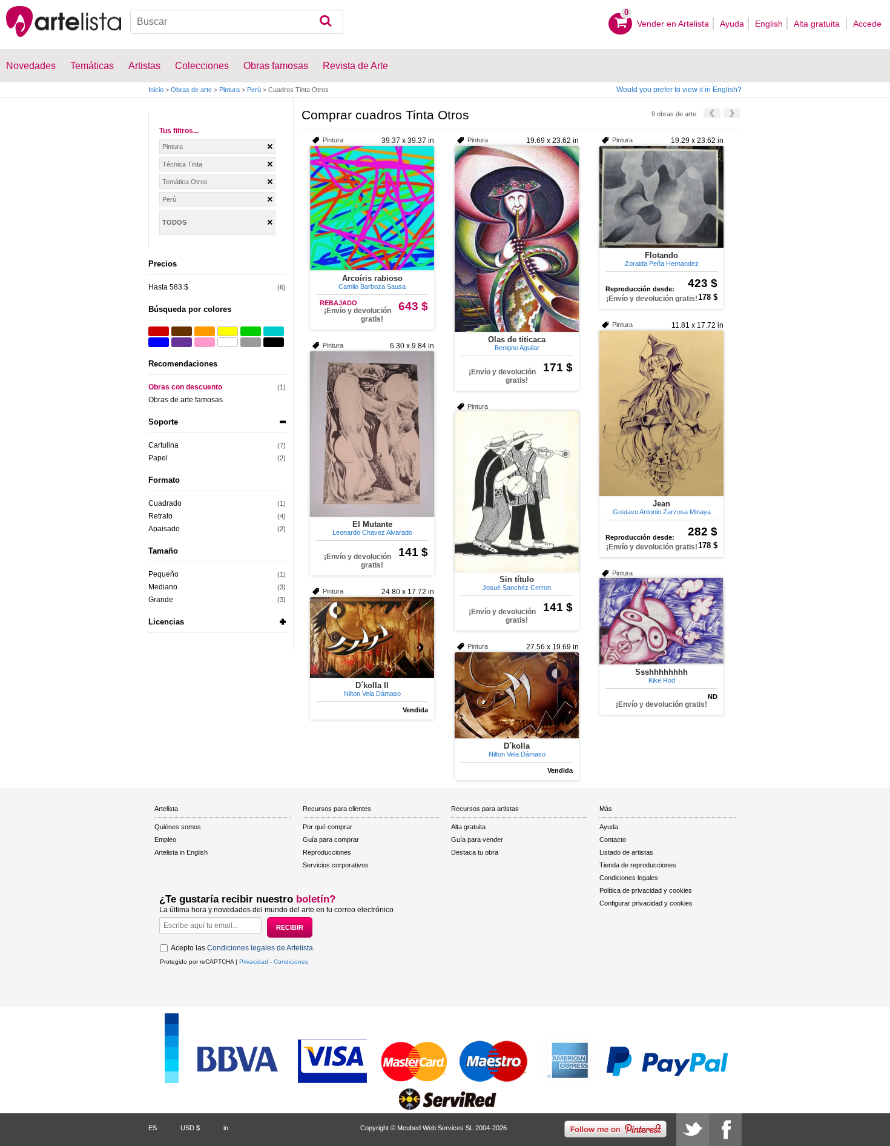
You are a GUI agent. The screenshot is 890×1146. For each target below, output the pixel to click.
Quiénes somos (177, 826)
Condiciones (291, 961)
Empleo (165, 839)
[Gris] (250, 342)
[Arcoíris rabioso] (372, 208)
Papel (158, 458)
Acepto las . (243, 948)
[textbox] (237, 22)
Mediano (162, 587)
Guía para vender (477, 839)
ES (152, 1127)
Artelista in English (181, 852)
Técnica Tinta (182, 164)
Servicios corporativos (336, 865)
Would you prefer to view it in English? (679, 89)
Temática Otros (185, 181)
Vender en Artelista (673, 23)
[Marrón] (181, 331)
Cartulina (163, 445)
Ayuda (732, 23)
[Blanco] (227, 342)
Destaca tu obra (474, 852)
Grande (160, 599)
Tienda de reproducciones (637, 865)
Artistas (144, 66)
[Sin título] (517, 491)
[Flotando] (661, 197)
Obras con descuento (185, 387)
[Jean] (661, 413)
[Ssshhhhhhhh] (661, 621)
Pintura (229, 89)
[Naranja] (204, 331)
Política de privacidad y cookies (645, 890)
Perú (254, 89)
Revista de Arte (355, 66)
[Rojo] (158, 331)
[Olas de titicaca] (517, 239)
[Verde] (250, 331)
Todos (174, 222)
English (769, 23)
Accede (867, 23)
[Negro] (273, 342)
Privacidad (253, 961)
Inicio (155, 89)
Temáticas (92, 66)
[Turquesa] (273, 331)
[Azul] (158, 342)
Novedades (31, 66)
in (225, 1127)
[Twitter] (692, 1129)
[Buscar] (325, 22)
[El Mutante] (372, 434)
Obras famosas (275, 66)
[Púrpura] (181, 342)
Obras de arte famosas (185, 400)
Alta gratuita (818, 23)
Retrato (160, 516)
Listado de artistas (626, 852)
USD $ (190, 1127)
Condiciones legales (628, 877)
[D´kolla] (517, 695)
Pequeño (163, 574)
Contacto (612, 839)
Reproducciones (327, 852)
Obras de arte (191, 89)
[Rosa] (204, 342)
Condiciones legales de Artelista (260, 948)
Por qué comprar (327, 826)
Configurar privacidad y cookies (646, 903)
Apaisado (164, 529)
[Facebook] (725, 1129)
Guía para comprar (331, 839)
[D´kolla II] (372, 637)
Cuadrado (165, 503)
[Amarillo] (227, 331)
